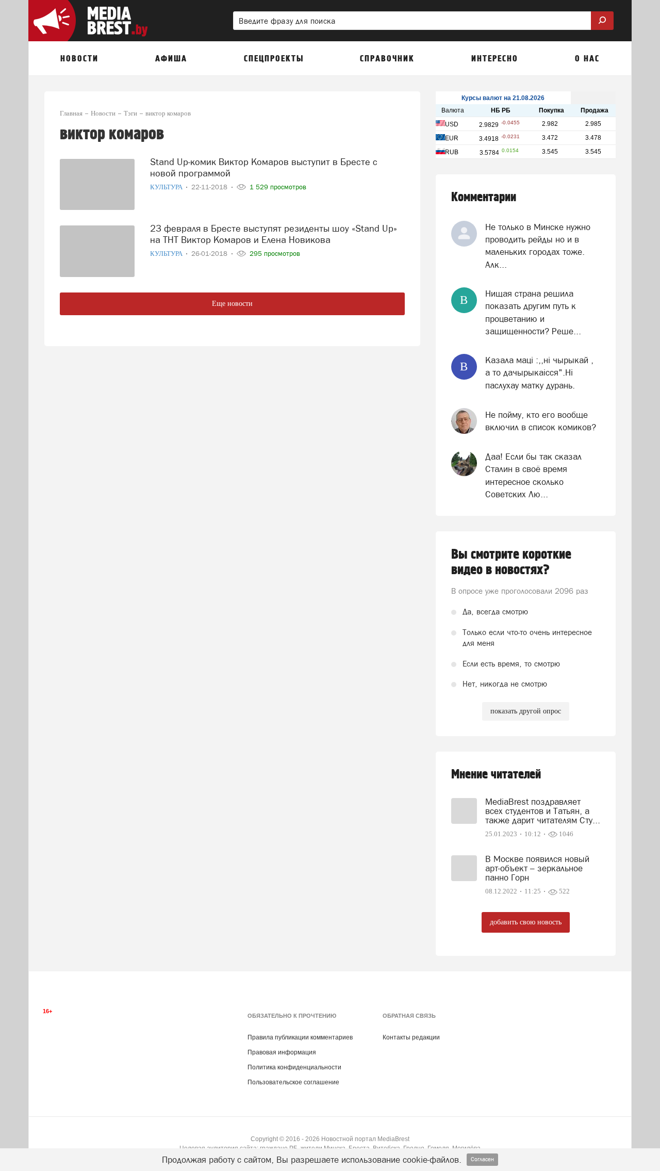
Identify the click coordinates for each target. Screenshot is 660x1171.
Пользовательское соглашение (293, 1082)
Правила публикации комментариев (300, 1037)
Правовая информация (282, 1052)
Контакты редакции (411, 1037)
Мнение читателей (496, 774)
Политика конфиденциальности (294, 1067)
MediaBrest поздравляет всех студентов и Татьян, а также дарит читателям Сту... (542, 811)
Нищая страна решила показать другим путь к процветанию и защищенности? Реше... (533, 312)
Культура (167, 187)
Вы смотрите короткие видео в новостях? (511, 562)
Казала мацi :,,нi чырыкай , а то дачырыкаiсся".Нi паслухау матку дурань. (539, 373)
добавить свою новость (526, 922)
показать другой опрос (525, 711)
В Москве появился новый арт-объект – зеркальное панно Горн (537, 868)
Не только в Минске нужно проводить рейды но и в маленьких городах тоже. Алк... (537, 246)
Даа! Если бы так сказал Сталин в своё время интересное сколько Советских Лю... (533, 475)
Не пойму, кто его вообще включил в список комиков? (540, 421)
